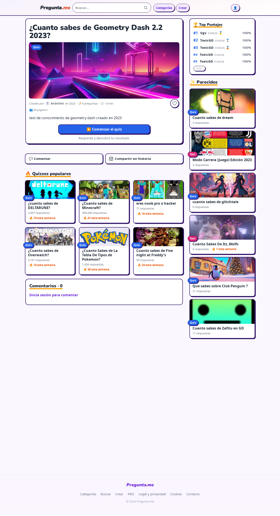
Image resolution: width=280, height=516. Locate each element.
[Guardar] (174, 103)
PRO (131, 494)
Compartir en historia (133, 158)
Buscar (106, 494)
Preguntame (140, 485)
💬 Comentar (40, 158)
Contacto (193, 494)
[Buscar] (145, 7)
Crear (183, 8)
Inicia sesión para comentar (53, 295)
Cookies (176, 494)
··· (199, 68)
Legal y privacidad (152, 494)
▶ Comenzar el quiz (104, 129)
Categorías (164, 8)
